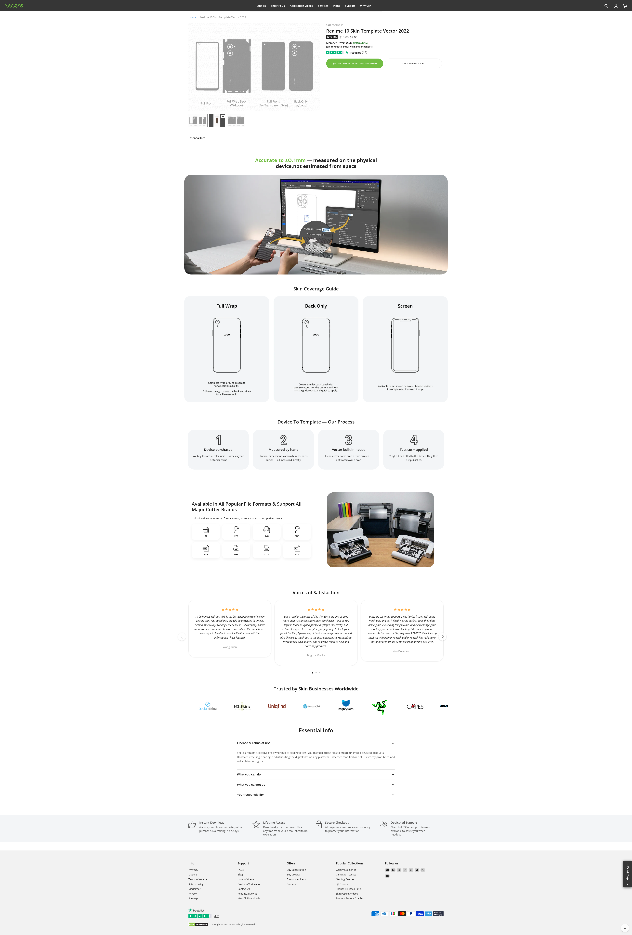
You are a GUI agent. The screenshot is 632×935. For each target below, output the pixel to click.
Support (350, 6)
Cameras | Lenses (346, 874)
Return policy (195, 884)
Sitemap (193, 898)
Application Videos (301, 6)
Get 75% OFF (628, 872)
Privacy (192, 893)
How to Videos (246, 879)
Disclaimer (194, 888)
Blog (240, 874)
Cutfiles (261, 6)
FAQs (241, 869)
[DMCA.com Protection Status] (198, 924)
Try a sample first (413, 63)
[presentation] (606, 6)
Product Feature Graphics (350, 898)
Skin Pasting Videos (347, 893)
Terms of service (197, 879)
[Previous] (182, 637)
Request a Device (247, 893)
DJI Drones (342, 884)
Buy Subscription (296, 869)
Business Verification (249, 884)
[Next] (442, 637)
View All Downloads (249, 898)
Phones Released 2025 (349, 888)
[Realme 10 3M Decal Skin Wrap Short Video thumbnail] (216, 120)
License (192, 874)
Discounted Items (296, 879)
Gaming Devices (345, 879)
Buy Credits (293, 874)
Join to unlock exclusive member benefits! (349, 46)
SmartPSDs (278, 6)
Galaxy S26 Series (346, 869)
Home (192, 17)
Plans (336, 6)
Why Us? (365, 6)
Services (323, 6)
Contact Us (244, 888)
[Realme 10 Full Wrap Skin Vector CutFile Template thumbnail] (197, 120)
